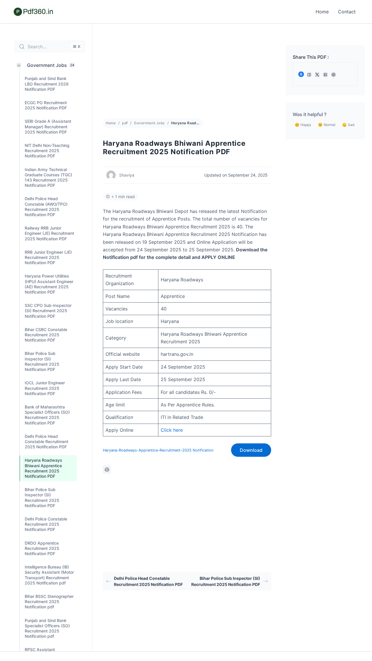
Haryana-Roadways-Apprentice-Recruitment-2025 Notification (158, 450)
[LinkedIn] (325, 75)
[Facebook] (309, 75)
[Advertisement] (187, 75)
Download (251, 450)
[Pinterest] (334, 75)
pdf (125, 123)
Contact (347, 12)
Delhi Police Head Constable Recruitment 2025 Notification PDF (148, 581)
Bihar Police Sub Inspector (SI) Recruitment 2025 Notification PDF (225, 581)
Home (322, 12)
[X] (317, 75)
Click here (172, 430)
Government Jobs (149, 123)
